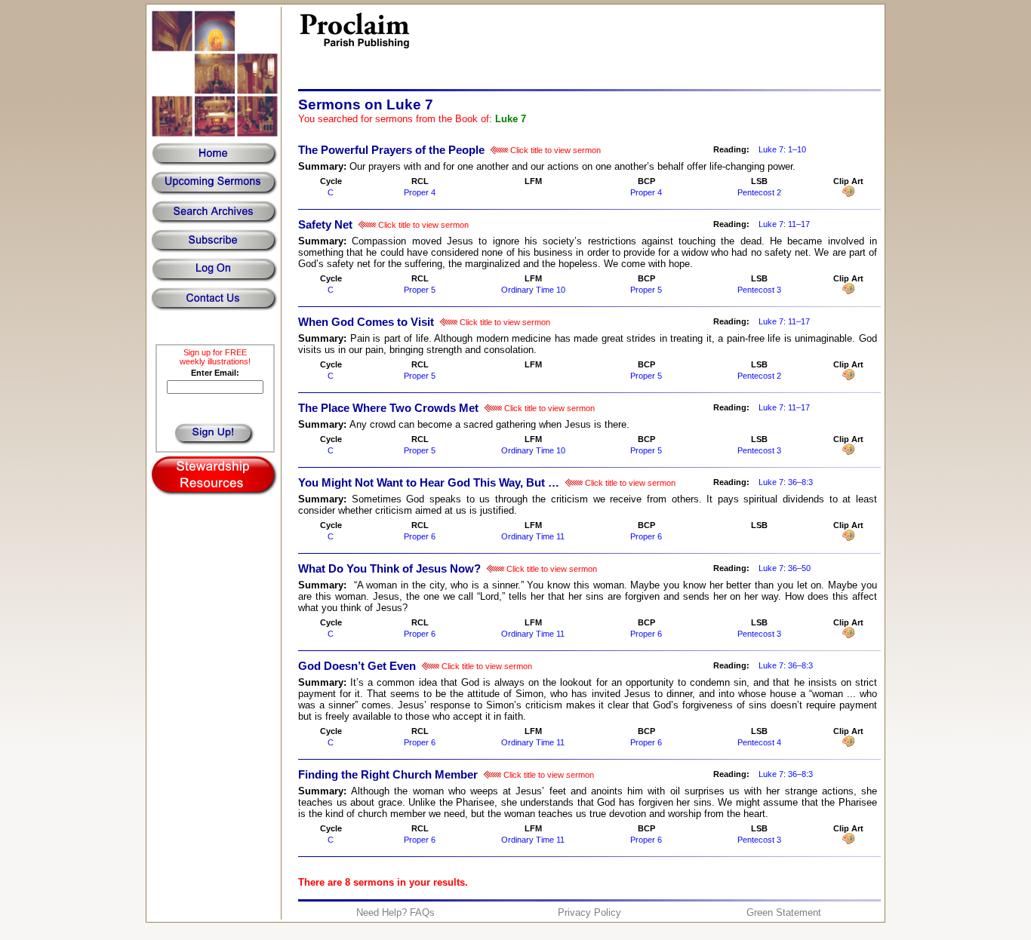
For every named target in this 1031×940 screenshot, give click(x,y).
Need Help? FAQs (395, 912)
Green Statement (783, 912)
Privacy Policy (589, 912)
